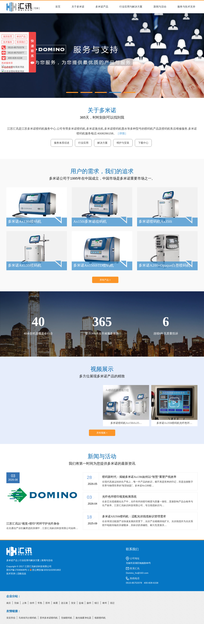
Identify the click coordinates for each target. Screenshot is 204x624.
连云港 (64, 603)
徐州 (32, 603)
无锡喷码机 (66, 617)
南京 (8, 603)
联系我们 (21, 42)
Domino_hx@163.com (137, 573)
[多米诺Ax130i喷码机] (36, 225)
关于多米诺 (78, 6)
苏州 (47, 603)
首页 (57, 6)
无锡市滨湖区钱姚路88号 (138, 563)
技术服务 (7, 42)
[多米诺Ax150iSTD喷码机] (102, 269)
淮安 (73, 603)
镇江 (97, 603)
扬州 (89, 603)
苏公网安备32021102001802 (46, 570)
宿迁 (112, 603)
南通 (55, 603)
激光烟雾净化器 (83, 617)
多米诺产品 (101, 6)
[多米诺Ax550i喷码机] (36, 269)
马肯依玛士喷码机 (27, 617)
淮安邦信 (10, 617)
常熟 (40, 603)
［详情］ (122, 133)
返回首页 (7, 36)
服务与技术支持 (186, 6)
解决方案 (102, 142)
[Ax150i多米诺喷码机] (102, 225)
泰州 (104, 603)
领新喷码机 (100, 617)
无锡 (16, 603)
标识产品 (21, 36)
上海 (24, 603)
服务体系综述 (61, 142)
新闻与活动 (159, 6)
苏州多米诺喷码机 (49, 617)
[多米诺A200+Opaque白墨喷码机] (167, 269)
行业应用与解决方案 (130, 6)
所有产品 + (105, 280)
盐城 (81, 603)
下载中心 (143, 142)
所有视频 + (102, 432)
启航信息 (21, 573)
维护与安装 (123, 142)
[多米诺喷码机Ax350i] (167, 225)
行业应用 (83, 142)
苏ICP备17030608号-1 (17, 570)
